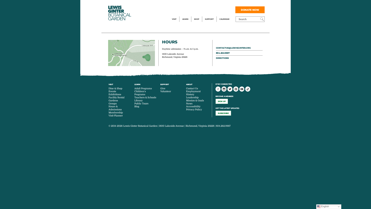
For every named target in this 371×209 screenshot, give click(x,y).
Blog (184, 15)
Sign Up (222, 101)
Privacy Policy (194, 109)
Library (138, 100)
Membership (116, 112)
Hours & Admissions (115, 108)
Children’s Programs (140, 93)
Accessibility (193, 106)
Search (243, 19)
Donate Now (250, 9)
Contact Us (192, 88)
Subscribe (223, 113)
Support (209, 19)
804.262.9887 (223, 53)
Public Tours (189, 3)
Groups (113, 103)
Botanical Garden (119, 13)
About (189, 84)
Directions (222, 58)
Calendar (224, 19)
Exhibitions (178, 15)
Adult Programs (143, 88)
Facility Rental (180, 3)
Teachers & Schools (145, 97)
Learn (185, 19)
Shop (196, 19)
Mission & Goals (195, 100)
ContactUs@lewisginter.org (233, 48)
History (190, 94)
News (189, 103)
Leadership (192, 97)
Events (175, 9)
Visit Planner (116, 115)
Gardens (113, 100)
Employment (193, 91)
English (325, 206)
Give (207, 9)
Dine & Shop (115, 88)
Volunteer (210, 15)
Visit (174, 19)
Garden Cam (189, 9)
